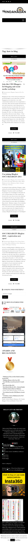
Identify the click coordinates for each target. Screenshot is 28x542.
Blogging (12, 92)
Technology (4, 93)
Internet (6, 181)
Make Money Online (17, 181)
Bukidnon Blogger (6, 468)
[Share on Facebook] (13, 132)
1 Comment (14, 229)
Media (23, 181)
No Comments (14, 59)
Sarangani (22, 183)
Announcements (7, 92)
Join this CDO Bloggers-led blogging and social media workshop (12, 86)
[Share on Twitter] (15, 132)
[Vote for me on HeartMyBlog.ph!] (15, 470)
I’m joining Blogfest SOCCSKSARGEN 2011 (12, 175)
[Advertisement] (14, 35)
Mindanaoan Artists (6, 183)
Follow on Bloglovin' (6, 463)
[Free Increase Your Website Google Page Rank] (18, 446)
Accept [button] (12, 540)
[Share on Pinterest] (17, 132)
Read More (14, 128)
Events (16, 179)
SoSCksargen (4, 184)
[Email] (19, 132)
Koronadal (10, 181)
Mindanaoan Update (15, 183)
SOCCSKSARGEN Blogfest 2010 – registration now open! (13, 236)
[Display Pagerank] (6, 444)
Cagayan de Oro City (19, 92)
